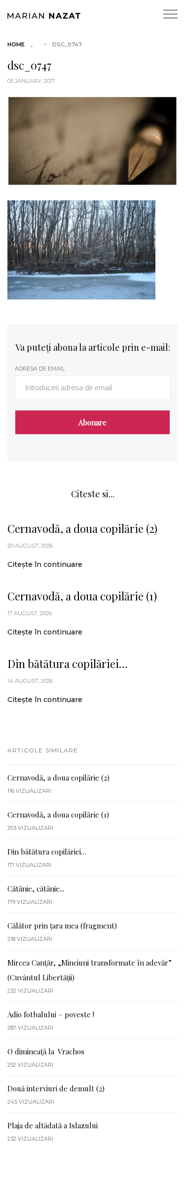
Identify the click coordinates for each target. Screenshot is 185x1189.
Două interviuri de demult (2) (56, 1088)
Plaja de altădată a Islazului (52, 1125)
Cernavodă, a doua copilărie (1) (82, 596)
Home (16, 44)
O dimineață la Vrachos (45, 1051)
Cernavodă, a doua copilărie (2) (82, 528)
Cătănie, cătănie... (35, 888)
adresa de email (40, 368)
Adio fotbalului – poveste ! (50, 1014)
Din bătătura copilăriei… (67, 663)
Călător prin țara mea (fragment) (62, 925)
